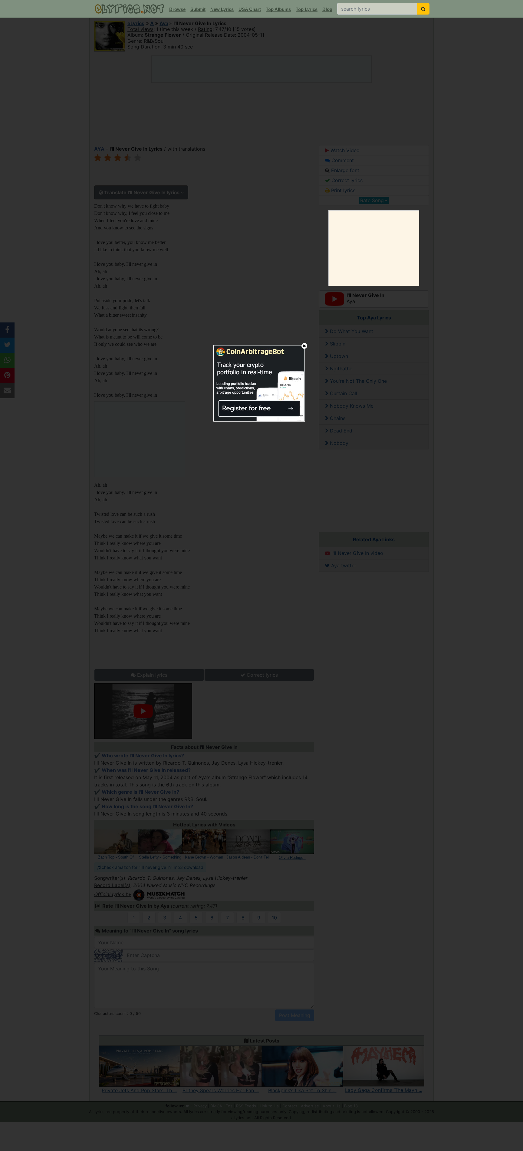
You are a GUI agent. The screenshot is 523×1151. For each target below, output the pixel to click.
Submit (198, 9)
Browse (177, 9)
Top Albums (278, 9)
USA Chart (249, 9)
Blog (327, 9)
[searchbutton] (423, 9)
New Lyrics (222, 9)
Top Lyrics (306, 9)
